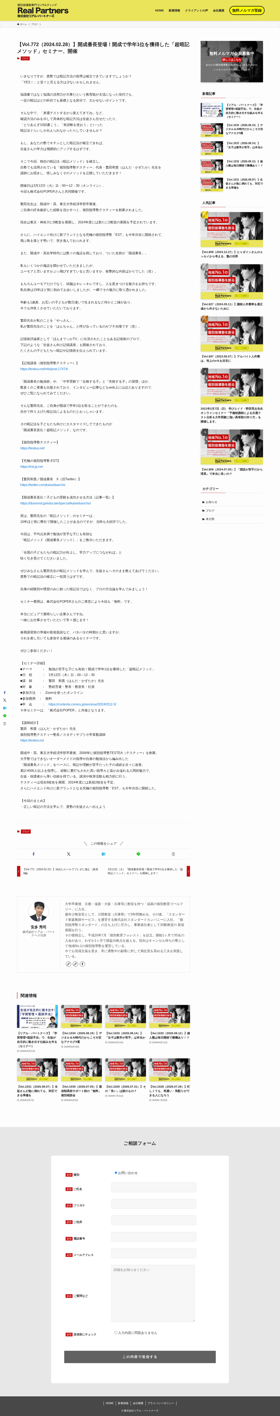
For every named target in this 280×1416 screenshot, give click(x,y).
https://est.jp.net (31, 466)
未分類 (210, 519)
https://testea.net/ (32, 448)
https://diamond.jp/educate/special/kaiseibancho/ (55, 503)
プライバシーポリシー (161, 1403)
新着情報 (123, 1403)
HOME (110, 1403)
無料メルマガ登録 (247, 10)
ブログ (25, 58)
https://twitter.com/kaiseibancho (42, 485)
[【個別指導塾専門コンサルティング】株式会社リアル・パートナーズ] (43, 10)
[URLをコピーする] (173, 854)
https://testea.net (32, 740)
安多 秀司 (39, 927)
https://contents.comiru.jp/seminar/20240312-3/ (82, 704)
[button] (33, 854)
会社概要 (138, 1403)
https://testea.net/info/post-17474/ (44, 369)
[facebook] (82, 964)
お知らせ (211, 502)
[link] (68, 964)
